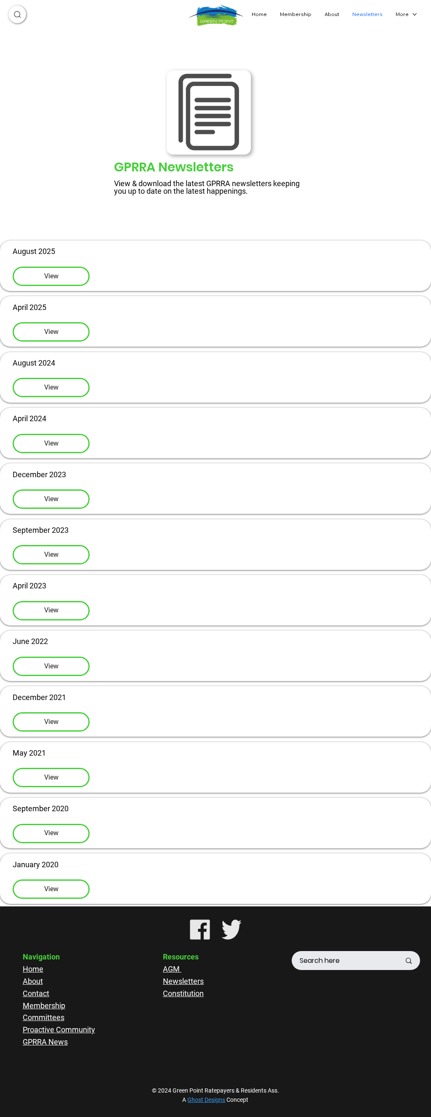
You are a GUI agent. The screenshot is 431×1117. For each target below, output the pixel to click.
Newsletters (183, 981)
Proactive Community (59, 1029)
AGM (172, 969)
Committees (43, 1017)
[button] (17, 14)
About (33, 981)
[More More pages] (414, 14)
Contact (36, 993)
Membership (44, 1005)
